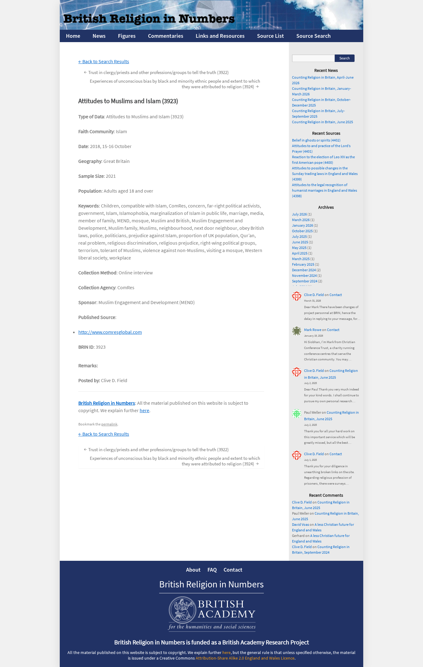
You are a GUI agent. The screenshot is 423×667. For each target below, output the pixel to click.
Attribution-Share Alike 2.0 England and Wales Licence (245, 658)
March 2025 (301, 258)
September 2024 (304, 281)
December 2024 (304, 270)
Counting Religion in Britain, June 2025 (322, 122)
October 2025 (302, 231)
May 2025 (299, 247)
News (99, 35)
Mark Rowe (312, 329)
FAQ (212, 569)
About (193, 569)
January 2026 (302, 225)
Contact (335, 294)
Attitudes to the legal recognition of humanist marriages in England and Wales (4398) (324, 190)
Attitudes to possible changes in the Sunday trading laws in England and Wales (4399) (325, 173)
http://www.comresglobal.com (110, 332)
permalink (109, 424)
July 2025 (299, 236)
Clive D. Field (314, 294)
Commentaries (165, 35)
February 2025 (303, 264)
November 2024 (304, 275)
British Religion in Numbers (106, 403)
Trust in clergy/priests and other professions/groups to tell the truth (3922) (156, 72)
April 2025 (299, 253)
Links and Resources (220, 35)
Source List (270, 35)
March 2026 (301, 219)
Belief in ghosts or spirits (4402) (316, 140)
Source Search (313, 35)
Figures (127, 35)
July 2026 (299, 214)
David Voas (300, 524)
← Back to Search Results (103, 61)
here (144, 410)
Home (73, 35)
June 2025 (300, 242)
